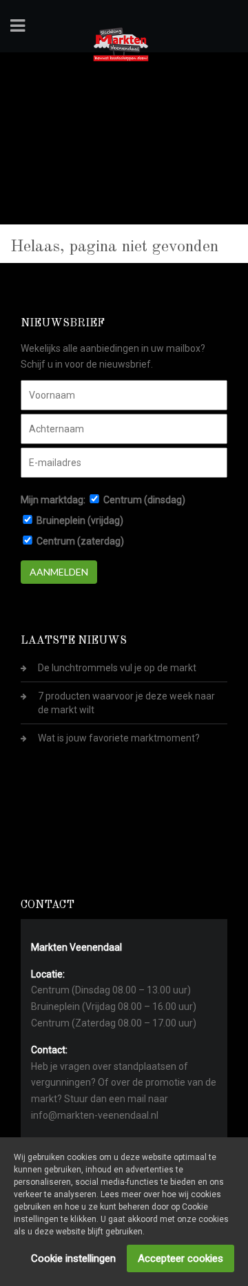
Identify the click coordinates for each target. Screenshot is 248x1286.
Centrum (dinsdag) (144, 499)
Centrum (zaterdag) (80, 541)
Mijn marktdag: (53, 499)
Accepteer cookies (180, 1258)
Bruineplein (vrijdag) (80, 520)
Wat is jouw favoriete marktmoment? (119, 738)
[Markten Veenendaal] (121, 42)
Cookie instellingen (73, 1258)
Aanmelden (59, 572)
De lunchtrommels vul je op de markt (117, 667)
